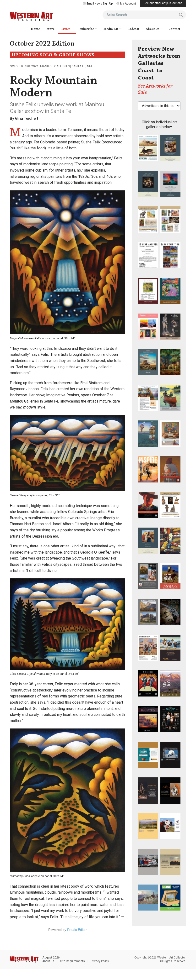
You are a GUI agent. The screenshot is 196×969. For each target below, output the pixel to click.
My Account (128, 3)
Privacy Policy (100, 961)
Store (50, 29)
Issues (66, 29)
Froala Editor (77, 930)
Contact (175, 29)
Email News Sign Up (100, 3)
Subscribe (87, 29)
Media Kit (111, 29)
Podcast (133, 29)
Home (35, 29)
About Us (153, 29)
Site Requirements (72, 961)
